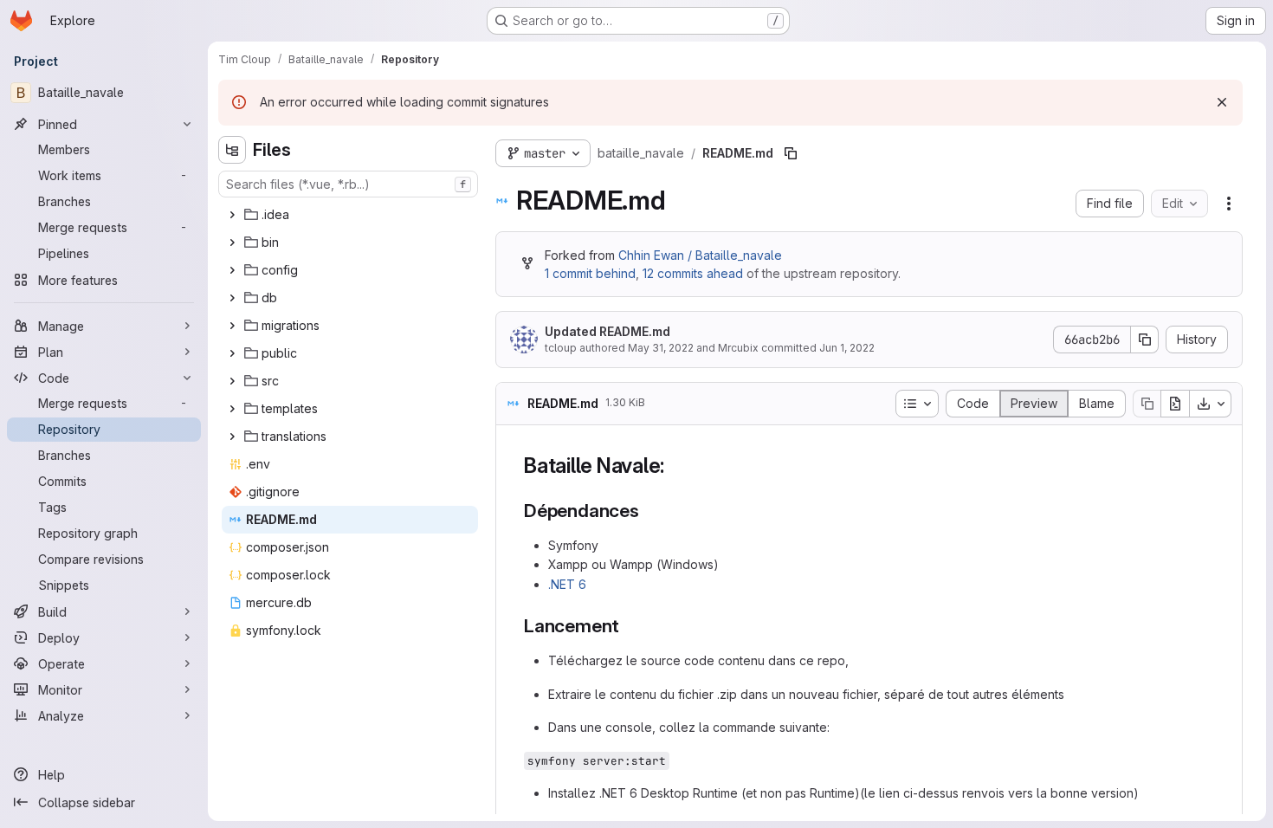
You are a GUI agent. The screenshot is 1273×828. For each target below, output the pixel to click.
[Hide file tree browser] (232, 150)
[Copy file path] (791, 153)
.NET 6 (567, 584)
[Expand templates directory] (232, 408)
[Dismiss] (1222, 102)
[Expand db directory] (232, 298)
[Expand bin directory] (232, 242)
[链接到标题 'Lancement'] (629, 626)
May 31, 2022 (661, 347)
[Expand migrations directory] (232, 325)
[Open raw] (1175, 403)
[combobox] (348, 184)
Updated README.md (607, 331)
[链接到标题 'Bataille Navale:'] (675, 465)
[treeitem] (350, 215)
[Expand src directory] (232, 381)
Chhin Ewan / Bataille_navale (700, 255)
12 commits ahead (693, 273)
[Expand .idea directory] (232, 214)
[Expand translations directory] (232, 436)
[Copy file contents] (1146, 403)
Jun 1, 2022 (847, 347)
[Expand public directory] (232, 353)
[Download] (1210, 403)
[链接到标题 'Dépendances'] (649, 510)
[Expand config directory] (232, 270)
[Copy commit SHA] (1145, 339)
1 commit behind (590, 273)
